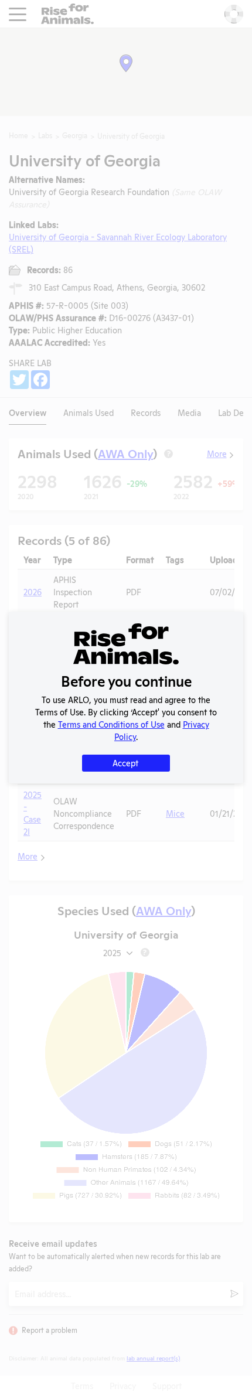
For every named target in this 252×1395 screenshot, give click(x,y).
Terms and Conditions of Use (111, 723)
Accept (125, 762)
